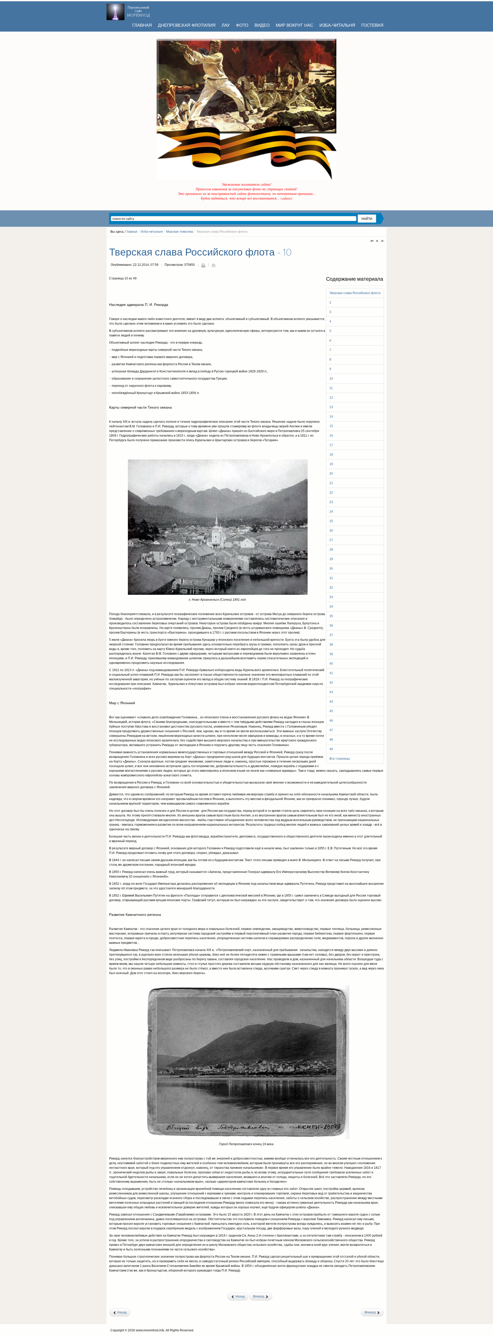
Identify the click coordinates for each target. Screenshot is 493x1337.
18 (331, 454)
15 (331, 426)
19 (331, 464)
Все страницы (339, 758)
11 (331, 388)
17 (331, 445)
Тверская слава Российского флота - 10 (200, 252)
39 (331, 654)
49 (331, 749)
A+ (373, 241)
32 (331, 587)
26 (331, 530)
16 (331, 435)
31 (331, 578)
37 (331, 635)
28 (331, 549)
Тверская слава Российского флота (355, 293)
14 (331, 416)
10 (331, 378)
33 (331, 597)
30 (331, 568)
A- (382, 241)
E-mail (213, 265)
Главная (131, 231)
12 (331, 397)
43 (331, 692)
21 (331, 483)
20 (331, 473)
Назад (240, 1296)
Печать (203, 265)
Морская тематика (179, 231)
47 (331, 730)
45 (331, 711)
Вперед (259, 1296)
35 (331, 616)
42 (331, 682)
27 (331, 540)
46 (331, 720)
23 (331, 502)
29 (331, 559)
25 (331, 521)
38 (331, 644)
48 (331, 739)
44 (331, 701)
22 (331, 492)
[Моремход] (129, 10)
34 (331, 606)
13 (331, 407)
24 (331, 511)
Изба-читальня (152, 231)
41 (331, 673)
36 (331, 625)
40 (331, 663)
